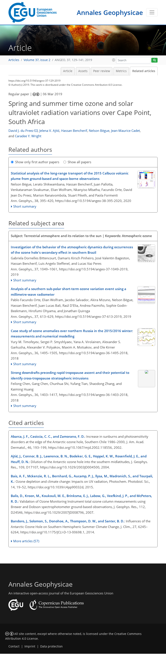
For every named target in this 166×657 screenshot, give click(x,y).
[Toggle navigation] (152, 12)
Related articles (143, 71)
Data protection (51, 646)
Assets (83, 71)
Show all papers (79, 162)
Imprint (29, 646)
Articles (13, 60)
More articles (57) (26, 541)
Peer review (101, 71)
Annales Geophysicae (110, 12)
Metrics (121, 71)
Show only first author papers (37, 162)
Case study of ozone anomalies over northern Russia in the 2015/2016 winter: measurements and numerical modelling (72, 334)
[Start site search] (154, 60)
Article (67, 71)
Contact (13, 646)
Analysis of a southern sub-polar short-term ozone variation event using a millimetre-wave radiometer (68, 292)
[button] (113, 60)
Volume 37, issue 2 (37, 60)
